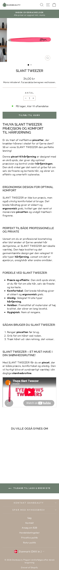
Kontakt (29, 522)
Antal (29, 92)
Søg (29, 517)
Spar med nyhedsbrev (28, 509)
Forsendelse (27, 82)
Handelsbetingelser (29, 532)
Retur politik (29, 542)
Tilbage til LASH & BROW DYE (31, 488)
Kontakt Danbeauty (29, 502)
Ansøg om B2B (29, 527)
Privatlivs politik (29, 537)
